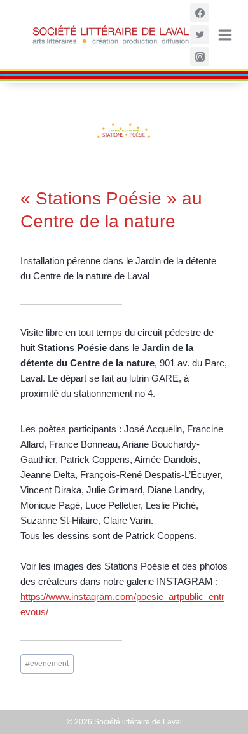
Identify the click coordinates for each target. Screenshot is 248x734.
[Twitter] (199, 34)
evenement (47, 663)
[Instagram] (199, 56)
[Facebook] (199, 12)
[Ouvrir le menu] (224, 35)
